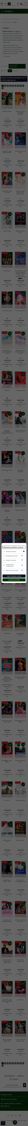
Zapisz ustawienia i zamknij (14, 576)
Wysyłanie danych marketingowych (10, 565)
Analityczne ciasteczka (11, 560)
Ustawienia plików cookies (12, 547)
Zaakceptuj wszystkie (14, 580)
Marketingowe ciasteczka (11, 556)
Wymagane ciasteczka (11, 551)
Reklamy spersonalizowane (12, 570)
